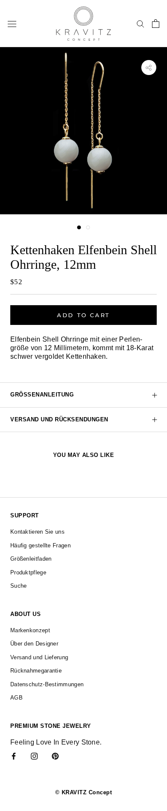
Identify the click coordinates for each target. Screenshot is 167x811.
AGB (16, 697)
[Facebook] (13, 755)
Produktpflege (28, 572)
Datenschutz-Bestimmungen (47, 684)
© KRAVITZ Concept (83, 792)
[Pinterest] (55, 755)
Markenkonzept (30, 630)
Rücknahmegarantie (36, 670)
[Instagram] (34, 755)
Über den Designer (34, 643)
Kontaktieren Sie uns (37, 532)
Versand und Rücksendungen (59, 419)
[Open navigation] (12, 23)
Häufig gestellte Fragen (40, 545)
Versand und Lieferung (39, 657)
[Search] (140, 23)
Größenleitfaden (31, 559)
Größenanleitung (42, 394)
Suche (18, 586)
